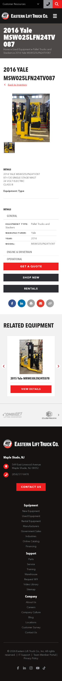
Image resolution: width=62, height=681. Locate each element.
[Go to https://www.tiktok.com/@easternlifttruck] (44, 668)
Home (6, 49)
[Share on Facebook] (12, 303)
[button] (31, 266)
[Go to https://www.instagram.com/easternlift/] (31, 668)
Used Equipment (21, 49)
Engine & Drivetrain (19, 252)
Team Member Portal (44, 654)
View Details (31, 389)
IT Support (24, 654)
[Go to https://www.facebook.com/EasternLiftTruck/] (17, 668)
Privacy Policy (31, 658)
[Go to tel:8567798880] (31, 475)
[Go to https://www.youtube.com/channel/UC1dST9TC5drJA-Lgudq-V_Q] (37, 668)
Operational (14, 259)
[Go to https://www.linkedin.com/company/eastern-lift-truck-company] (24, 668)
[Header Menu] (55, 16)
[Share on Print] (31, 303)
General (12, 216)
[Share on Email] (40, 303)
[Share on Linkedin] (21, 303)
